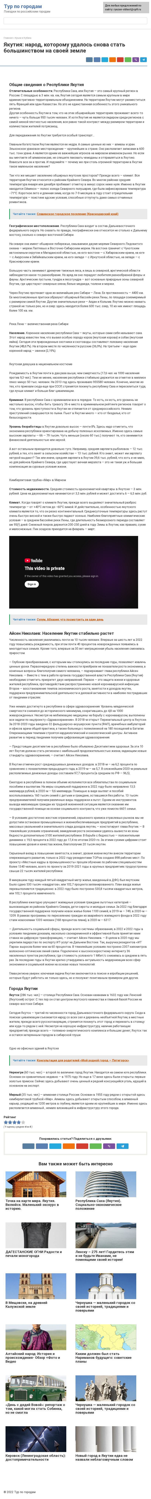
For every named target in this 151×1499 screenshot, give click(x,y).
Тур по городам (23, 6)
